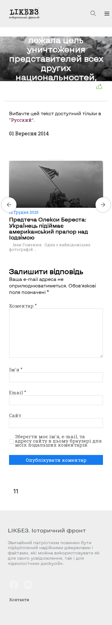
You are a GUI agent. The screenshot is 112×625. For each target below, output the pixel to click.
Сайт (15, 415)
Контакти (19, 599)
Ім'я (15, 369)
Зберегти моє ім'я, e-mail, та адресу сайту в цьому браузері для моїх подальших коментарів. (58, 441)
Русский (21, 120)
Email (17, 392)
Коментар (23, 306)
